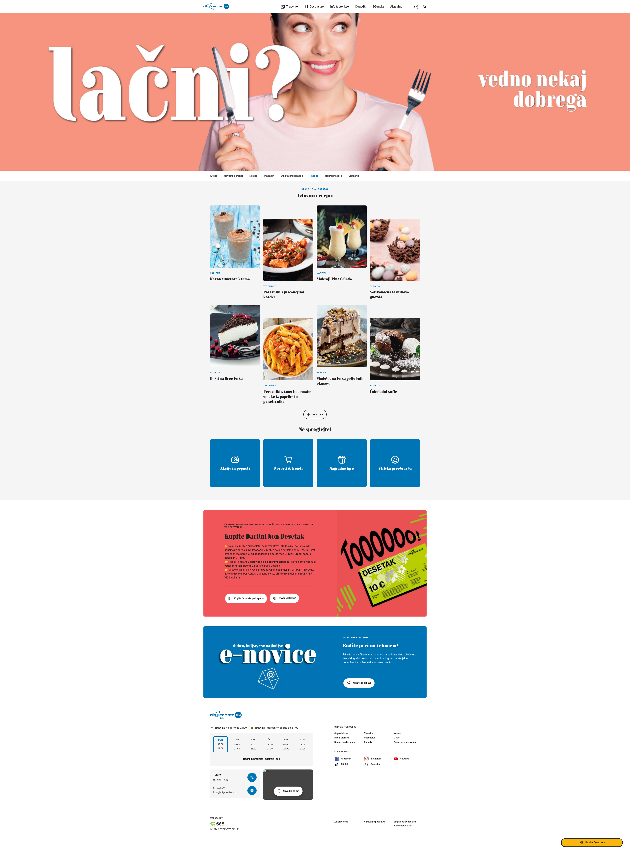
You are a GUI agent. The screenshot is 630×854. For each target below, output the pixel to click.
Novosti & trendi (233, 175)
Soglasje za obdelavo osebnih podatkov (405, 823)
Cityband (353, 175)
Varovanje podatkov (374, 821)
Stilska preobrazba (292, 175)
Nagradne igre (333, 175)
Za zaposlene (341, 821)
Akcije (213, 175)
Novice (253, 175)
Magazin (269, 175)
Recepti (314, 175)
